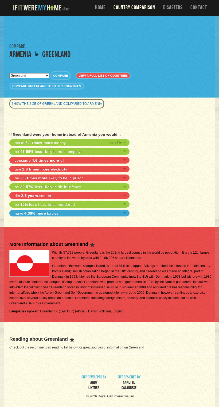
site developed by (93, 382)
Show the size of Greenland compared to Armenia (56, 104)
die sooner (33, 195)
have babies (37, 213)
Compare (60, 75)
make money (40, 143)
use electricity (41, 169)
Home (100, 8)
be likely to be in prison (49, 178)
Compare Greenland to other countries (46, 86)
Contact (198, 8)
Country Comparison (134, 8)
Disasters (172, 8)
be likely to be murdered (45, 204)
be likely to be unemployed (50, 151)
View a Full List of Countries (103, 75)
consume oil (39, 160)
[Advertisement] (109, 29)
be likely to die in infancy (48, 187)
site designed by (129, 382)
